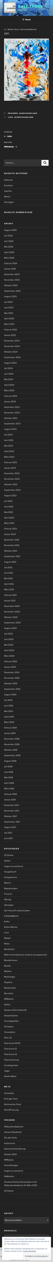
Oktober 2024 (11, 352)
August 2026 (10, 230)
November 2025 (12, 280)
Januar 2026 (10, 269)
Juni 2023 (8, 440)
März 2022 (9, 523)
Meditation (9, 949)
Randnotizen (10, 988)
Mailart (7, 938)
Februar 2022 (10, 528)
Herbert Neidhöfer (13, 1132)
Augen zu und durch (13, 866)
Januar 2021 (9, 600)
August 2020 (10, 628)
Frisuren (13, 113)
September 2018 (12, 755)
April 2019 (9, 717)
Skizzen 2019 (10, 1154)
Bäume (7, 883)
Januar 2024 (10, 401)
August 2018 (10, 761)
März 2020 (9, 656)
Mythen (8, 971)
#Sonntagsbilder (24, 117)
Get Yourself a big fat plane (17, 910)
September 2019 (12, 689)
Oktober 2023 (11, 418)
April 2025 (9, 318)
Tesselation (9, 1032)
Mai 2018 (8, 777)
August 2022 (10, 495)
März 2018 (9, 788)
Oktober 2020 (11, 617)
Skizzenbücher (11, 1015)
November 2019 (12, 678)
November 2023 (12, 412)
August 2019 (10, 694)
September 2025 (12, 291)
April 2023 (9, 451)
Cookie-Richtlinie (29, 1251)
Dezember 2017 (11, 805)
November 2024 (12, 346)
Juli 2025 (8, 302)
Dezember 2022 (12, 473)
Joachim (8, 191)
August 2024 (10, 363)
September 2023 (12, 423)
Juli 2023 (8, 435)
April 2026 (9, 252)
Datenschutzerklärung (15, 1149)
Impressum (9, 1143)
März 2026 (9, 258)
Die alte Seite (10, 1138)
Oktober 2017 (10, 816)
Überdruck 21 (10, 1049)
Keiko (7, 921)
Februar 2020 (10, 661)
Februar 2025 (10, 329)
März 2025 (9, 324)
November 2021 (11, 545)
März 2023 (9, 457)
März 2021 (9, 589)
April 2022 (9, 518)
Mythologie (9, 977)
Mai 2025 (8, 313)
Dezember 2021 (11, 540)
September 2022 (12, 490)
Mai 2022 (8, 512)
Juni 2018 (8, 772)
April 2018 (9, 783)
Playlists (8, 982)
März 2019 (9, 722)
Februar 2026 (10, 263)
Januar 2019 (10, 733)
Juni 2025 (8, 307)
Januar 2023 (10, 468)
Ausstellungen (11, 1165)
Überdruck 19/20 (12, 1043)
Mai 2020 (8, 645)
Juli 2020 (8, 634)
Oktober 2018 (10, 750)
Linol (6, 932)
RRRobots (9, 999)
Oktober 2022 (10, 484)
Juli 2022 (8, 501)
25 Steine (8, 855)
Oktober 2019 (10, 683)
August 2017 (10, 827)
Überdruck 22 (10, 1054)
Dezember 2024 (12, 341)
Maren (7, 196)
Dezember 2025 (12, 274)
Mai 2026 (8, 247)
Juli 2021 (8, 567)
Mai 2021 (8, 578)
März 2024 (9, 390)
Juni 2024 (8, 374)
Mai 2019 (8, 711)
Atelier (7, 861)
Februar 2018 (10, 794)
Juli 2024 (8, 368)
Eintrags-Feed (11, 1099)
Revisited (8, 993)
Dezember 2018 (11, 739)
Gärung (7, 899)
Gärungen (9, 905)
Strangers (9, 1026)
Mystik (7, 966)
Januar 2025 (10, 335)
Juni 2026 (8, 241)
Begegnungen (11, 888)
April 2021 (9, 584)
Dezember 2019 (11, 672)
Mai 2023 (8, 446)
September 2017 (12, 822)
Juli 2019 (8, 700)
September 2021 (12, 556)
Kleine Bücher (11, 927)
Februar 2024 (10, 396)
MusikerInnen (10, 960)
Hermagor (9, 202)
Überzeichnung (11, 1060)
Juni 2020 (8, 639)
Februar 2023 (10, 462)
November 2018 (12, 744)
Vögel (7, 1071)
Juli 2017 (8, 833)
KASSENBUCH (11, 916)
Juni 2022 (8, 506)
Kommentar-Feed (12, 1104)
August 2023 (10, 429)
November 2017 (11, 811)
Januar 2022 (10, 534)
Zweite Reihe (10, 1076)
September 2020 (12, 622)
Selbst (7, 1004)
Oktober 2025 (11, 285)
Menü (28, 19)
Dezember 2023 (12, 407)
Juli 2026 (8, 235)
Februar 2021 (10, 595)
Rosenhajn (30, 29)
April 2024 (9, 385)
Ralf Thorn (30, 6)
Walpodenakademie (13, 1126)
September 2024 (12, 357)
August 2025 (10, 296)
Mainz (7, 943)
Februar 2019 (10, 728)
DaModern (9, 1176)
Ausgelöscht (10, 872)
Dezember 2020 (12, 606)
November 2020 (12, 612)
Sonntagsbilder (28, 113)
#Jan (10, 117)
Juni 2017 (8, 838)
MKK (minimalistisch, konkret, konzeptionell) (25, 955)
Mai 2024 (8, 379)
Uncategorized (11, 1065)
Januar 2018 (10, 799)
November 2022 (12, 479)
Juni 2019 (8, 705)
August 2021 (10, 562)
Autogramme (10, 877)
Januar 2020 (10, 667)
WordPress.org (11, 1110)
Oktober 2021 (10, 551)
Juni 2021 (8, 573)
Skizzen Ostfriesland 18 (15, 1010)
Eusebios (8, 185)
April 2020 (9, 650)
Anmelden (9, 1093)
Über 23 (8, 1037)
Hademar (8, 180)
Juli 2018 (8, 766)
